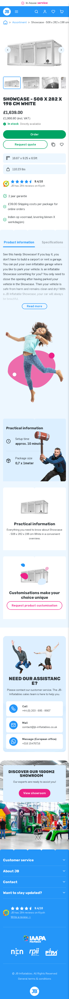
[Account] (45, 11)
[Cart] (62, 11)
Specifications (52, 242)
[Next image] (61, 50)
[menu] (16, 11)
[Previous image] (8, 50)
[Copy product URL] (53, 144)
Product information (19, 242)
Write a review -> (21, 917)
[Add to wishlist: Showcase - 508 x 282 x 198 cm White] (62, 144)
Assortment (19, 22)
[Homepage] (7, 11)
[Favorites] (53, 11)
